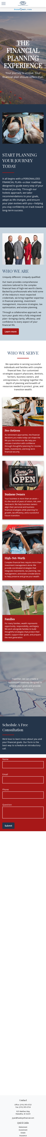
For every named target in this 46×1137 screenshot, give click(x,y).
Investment (23, 1130)
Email (5, 774)
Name (5, 759)
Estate (23, 1133)
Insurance (23, 1135)
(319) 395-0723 (25, 1105)
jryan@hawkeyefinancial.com (23, 1118)
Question (7, 804)
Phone (5, 789)
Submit (8, 825)
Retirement (23, 1127)
